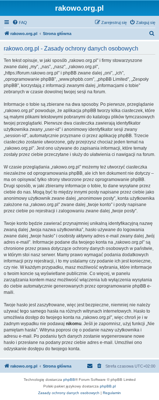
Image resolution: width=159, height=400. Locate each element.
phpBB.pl (108, 386)
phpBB (69, 380)
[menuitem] (19, 22)
